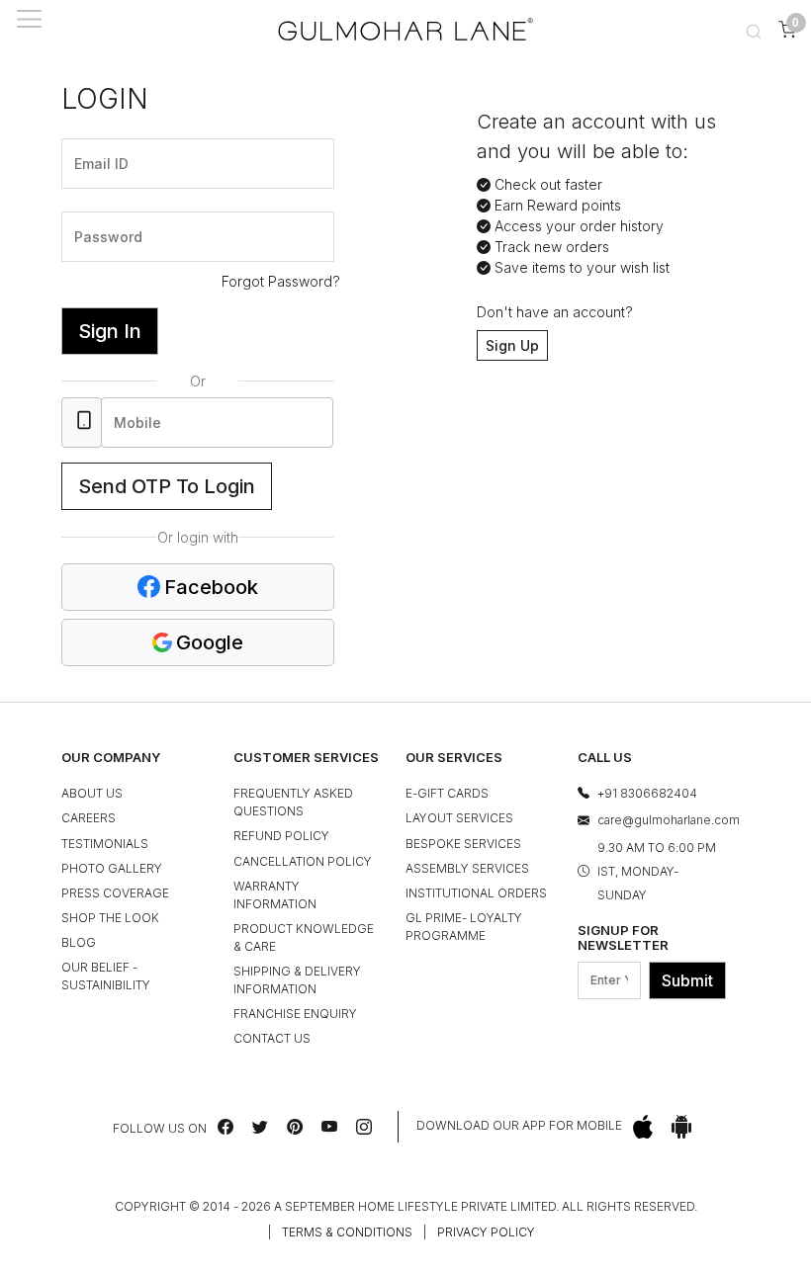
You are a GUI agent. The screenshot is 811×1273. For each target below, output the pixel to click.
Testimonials (104, 843)
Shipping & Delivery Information (297, 980)
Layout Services (459, 817)
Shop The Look (110, 917)
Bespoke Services (463, 843)
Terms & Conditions (347, 1232)
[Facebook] (225, 1126)
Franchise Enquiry (295, 1013)
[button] (753, 29)
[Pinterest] (295, 1126)
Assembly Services (467, 868)
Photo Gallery (111, 868)
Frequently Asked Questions (293, 802)
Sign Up (512, 345)
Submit (687, 980)
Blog (78, 942)
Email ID (96, 136)
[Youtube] (329, 1126)
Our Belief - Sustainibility (105, 976)
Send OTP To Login (166, 486)
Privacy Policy (486, 1232)
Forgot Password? (281, 281)
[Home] (405, 29)
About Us (92, 793)
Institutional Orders (476, 893)
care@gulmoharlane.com (668, 819)
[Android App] (681, 1126)
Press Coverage (115, 893)
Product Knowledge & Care (303, 937)
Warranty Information (274, 895)
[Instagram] (364, 1126)
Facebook (211, 587)
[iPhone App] (643, 1126)
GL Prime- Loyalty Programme (464, 926)
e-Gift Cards (447, 793)
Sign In (109, 331)
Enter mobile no (156, 395)
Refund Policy (281, 835)
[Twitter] (260, 1126)
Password (101, 209)
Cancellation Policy (302, 861)
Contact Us (272, 1038)
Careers (88, 817)
